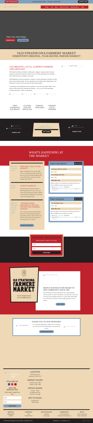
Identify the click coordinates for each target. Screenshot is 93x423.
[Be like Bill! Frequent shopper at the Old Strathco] (11, 359)
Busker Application (82, 415)
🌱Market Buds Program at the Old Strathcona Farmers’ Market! (30, 206)
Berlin (60, 420)
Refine (68, 420)
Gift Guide (46, 131)
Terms (88, 420)
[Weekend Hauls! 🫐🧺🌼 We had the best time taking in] (11, 346)
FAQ (82, 7)
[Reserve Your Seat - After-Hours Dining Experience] (58, 346)
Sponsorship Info (46, 331)
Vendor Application (82, 414)
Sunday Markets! (28, 186)
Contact (11, 415)
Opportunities (74, 7)
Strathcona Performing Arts (64, 415)
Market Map (16, 132)
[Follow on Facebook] (9, 384)
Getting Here (23, 40)
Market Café (76, 131)
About (56, 7)
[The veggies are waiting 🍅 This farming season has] (35, 346)
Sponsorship (46, 415)
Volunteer (46, 414)
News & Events (64, 7)
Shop (46, 7)
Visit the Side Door (11, 1)
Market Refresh (28, 415)
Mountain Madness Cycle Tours (67, 188)
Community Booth (64, 414)
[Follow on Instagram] (12, 384)
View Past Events (27, 225)
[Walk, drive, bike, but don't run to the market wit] (58, 359)
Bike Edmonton (60, 187)
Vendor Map (10, 40)
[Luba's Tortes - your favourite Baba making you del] (35, 359)
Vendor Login (83, 1)
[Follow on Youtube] (15, 384)
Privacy (84, 420)
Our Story (60, 304)
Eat (52, 7)
